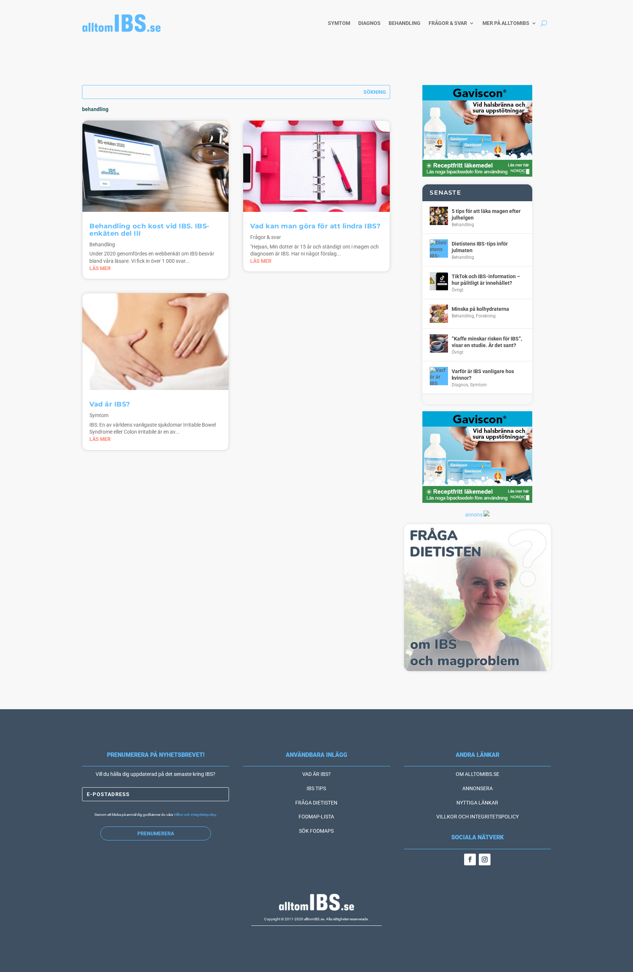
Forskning (486, 316)
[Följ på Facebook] (470, 859)
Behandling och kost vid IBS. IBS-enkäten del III (149, 230)
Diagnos (369, 23)
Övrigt (457, 289)
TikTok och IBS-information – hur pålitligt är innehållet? (486, 279)
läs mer (100, 268)
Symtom (339, 23)
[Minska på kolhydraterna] (439, 314)
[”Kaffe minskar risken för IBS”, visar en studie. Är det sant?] (439, 343)
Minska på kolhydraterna (480, 309)
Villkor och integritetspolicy (195, 815)
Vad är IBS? (109, 404)
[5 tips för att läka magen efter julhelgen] (439, 216)
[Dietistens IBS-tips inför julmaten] (439, 248)
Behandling (405, 23)
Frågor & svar (448, 23)
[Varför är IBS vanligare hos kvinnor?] (439, 376)
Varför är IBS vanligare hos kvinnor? (483, 374)
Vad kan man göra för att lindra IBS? (315, 226)
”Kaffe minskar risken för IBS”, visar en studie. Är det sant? (487, 342)
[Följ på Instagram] (485, 859)
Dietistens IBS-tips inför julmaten (480, 247)
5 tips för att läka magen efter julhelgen (486, 214)
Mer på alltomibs (505, 23)
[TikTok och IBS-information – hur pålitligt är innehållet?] (439, 281)
